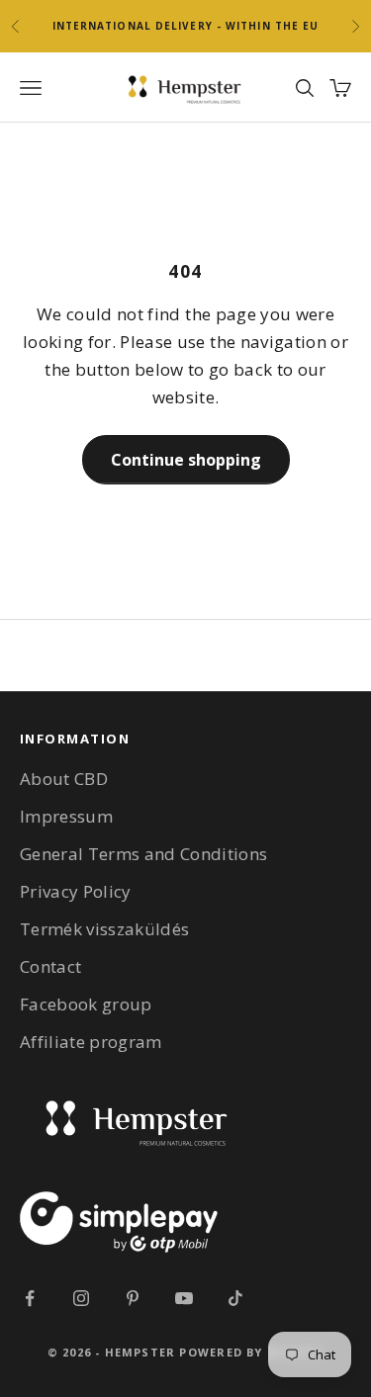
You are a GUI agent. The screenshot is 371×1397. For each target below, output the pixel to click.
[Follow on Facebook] (30, 1298)
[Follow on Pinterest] (132, 1298)
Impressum (66, 816)
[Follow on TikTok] (235, 1298)
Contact (50, 966)
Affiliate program (91, 1041)
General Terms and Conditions (144, 853)
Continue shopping (186, 460)
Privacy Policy (76, 891)
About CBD (64, 778)
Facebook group (86, 1004)
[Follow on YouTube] (184, 1298)
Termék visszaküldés (104, 928)
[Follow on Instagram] (81, 1298)
